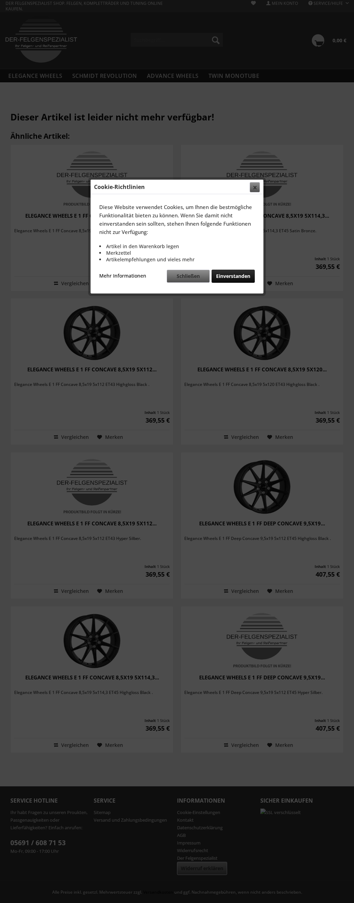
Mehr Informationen (122, 275)
